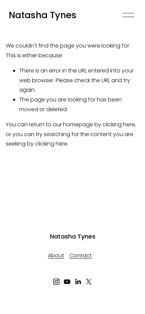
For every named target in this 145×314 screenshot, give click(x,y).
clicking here (119, 124)
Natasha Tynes (43, 15)
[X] (88, 281)
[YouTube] (67, 281)
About (56, 255)
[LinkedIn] (78, 281)
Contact (80, 255)
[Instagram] (56, 281)
